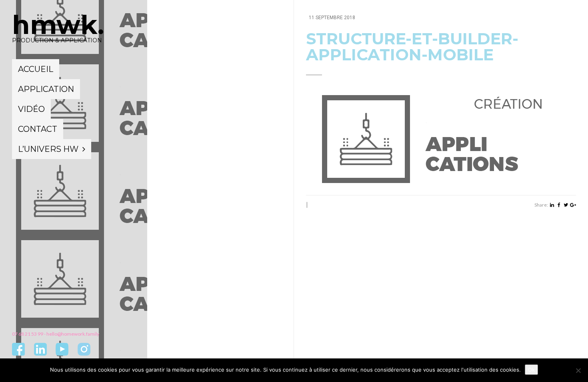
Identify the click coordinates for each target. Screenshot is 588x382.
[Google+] (573, 205)
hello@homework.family (72, 334)
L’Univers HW (48, 149)
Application (46, 89)
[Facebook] (559, 205)
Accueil (35, 69)
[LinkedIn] (552, 205)
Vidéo (31, 109)
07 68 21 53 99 (27, 334)
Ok (531, 369)
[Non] (578, 370)
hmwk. (58, 24)
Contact (37, 129)
